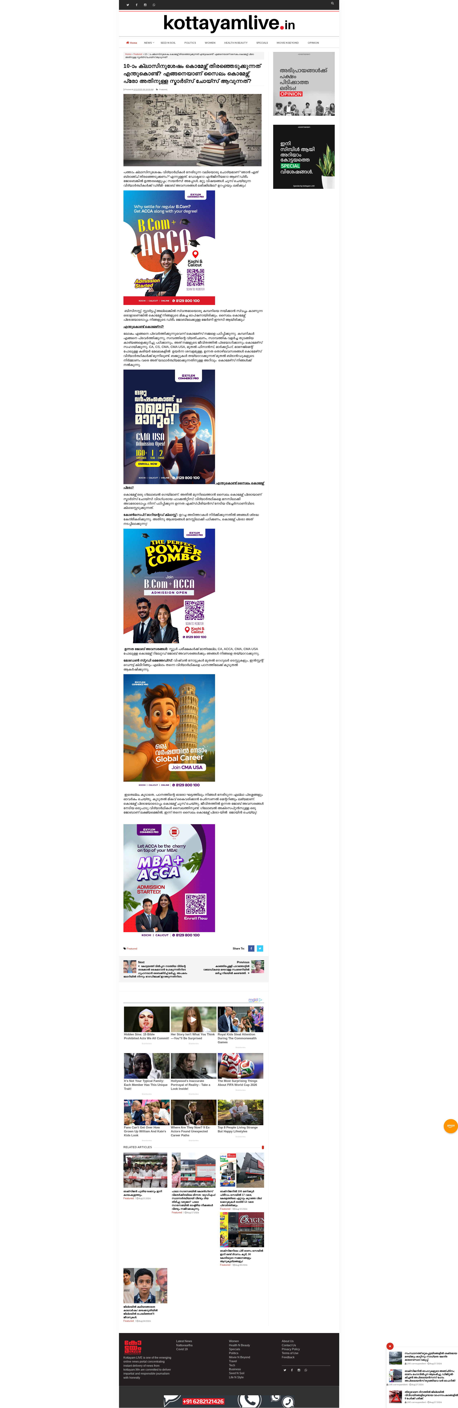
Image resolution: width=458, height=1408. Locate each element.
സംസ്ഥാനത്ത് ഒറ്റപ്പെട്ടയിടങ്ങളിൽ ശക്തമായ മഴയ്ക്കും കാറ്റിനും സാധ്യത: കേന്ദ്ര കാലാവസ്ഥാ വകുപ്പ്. (431, 1356)
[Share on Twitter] (260, 948)
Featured (137, 54)
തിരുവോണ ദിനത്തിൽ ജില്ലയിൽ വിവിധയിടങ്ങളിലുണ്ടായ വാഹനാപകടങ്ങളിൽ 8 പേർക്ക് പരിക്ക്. (431, 1395)
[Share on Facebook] (251, 948)
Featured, (163, 89)
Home (133, 42)
